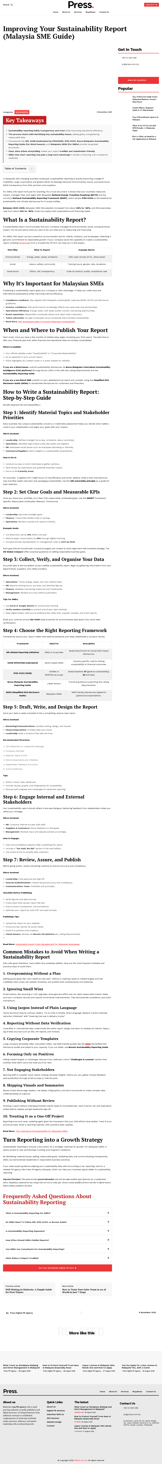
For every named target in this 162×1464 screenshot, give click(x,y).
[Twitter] (32, 1276)
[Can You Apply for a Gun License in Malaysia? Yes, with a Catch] (140, 1351)
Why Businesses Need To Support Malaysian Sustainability (46, 321)
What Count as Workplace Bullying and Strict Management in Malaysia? (21, 1366)
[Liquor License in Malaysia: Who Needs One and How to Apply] (100, 1351)
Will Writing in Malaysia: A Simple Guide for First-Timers (29, 1291)
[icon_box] (127, 58)
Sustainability (22, 112)
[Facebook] (27, 1276)
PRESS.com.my (80, 1460)
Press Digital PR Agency (52, 1371)
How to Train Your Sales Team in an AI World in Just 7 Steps (84, 1291)
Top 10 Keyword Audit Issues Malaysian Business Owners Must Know (144, 99)
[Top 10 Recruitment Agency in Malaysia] (124, 118)
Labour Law (79, 1412)
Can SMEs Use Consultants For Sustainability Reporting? (35, 1249)
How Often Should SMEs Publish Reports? (27, 1240)
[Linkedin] (21, 1276)
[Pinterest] (38, 1276)
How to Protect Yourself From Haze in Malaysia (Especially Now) (61, 1366)
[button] (8, 4)
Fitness (77, 1422)
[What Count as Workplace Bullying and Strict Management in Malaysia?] (21, 1351)
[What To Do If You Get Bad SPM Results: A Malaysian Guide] (124, 127)
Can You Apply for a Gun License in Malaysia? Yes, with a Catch (139, 1366)
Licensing (78, 1431)
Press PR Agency (10, 1371)
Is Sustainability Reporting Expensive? (25, 1231)
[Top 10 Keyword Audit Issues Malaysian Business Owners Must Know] (124, 98)
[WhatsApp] (44, 1276)
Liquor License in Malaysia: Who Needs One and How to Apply (98, 1366)
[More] (50, 1276)
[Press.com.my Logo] (81, 4)
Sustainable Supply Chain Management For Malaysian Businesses (48, 944)
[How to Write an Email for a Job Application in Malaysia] (124, 137)
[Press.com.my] (21, 1391)
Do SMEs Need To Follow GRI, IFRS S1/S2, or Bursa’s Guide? (36, 1222)
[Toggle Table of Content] (30, 169)
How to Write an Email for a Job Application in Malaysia (144, 137)
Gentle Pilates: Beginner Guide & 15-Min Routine (143, 108)
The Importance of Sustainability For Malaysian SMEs (42, 1131)
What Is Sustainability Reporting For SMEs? (28, 1213)
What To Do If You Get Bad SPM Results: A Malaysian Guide (144, 128)
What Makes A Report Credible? (22, 1258)
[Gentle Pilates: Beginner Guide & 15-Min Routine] (124, 108)
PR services (24, 243)
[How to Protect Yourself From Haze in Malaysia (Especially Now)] (61, 1351)
